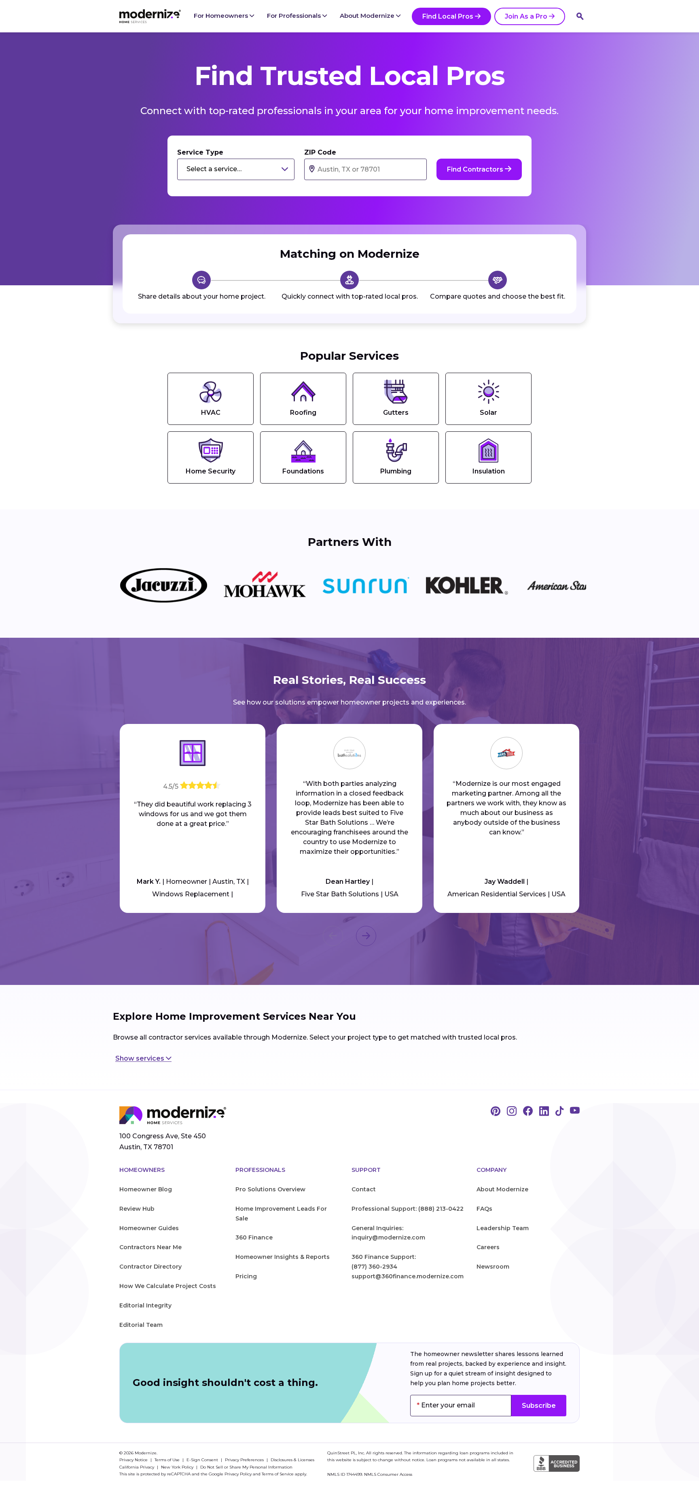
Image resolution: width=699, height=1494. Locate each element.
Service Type (200, 152)
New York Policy (178, 1467)
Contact (364, 1189)
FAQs (484, 1208)
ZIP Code (320, 152)
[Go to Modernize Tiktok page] (559, 1111)
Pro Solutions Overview (270, 1189)
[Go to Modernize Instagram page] (512, 1111)
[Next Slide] (366, 936)
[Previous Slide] (333, 936)
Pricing (246, 1276)
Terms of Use (168, 1459)
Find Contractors (476, 169)
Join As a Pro (526, 16)
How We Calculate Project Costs (167, 1286)
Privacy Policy (238, 1474)
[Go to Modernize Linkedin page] (544, 1111)
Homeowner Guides (149, 1228)
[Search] (580, 16)
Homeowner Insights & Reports (282, 1257)
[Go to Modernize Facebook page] (528, 1111)
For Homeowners (222, 15)
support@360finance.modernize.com (408, 1276)
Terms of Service (278, 1474)
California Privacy (137, 1467)
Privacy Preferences (245, 1459)
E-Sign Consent (202, 1459)
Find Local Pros (447, 16)
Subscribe (539, 1405)
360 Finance (254, 1237)
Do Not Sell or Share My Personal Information (246, 1467)
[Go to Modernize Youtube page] (575, 1111)
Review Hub (137, 1208)
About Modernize (368, 15)
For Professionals (294, 15)
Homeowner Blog (145, 1189)
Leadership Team (503, 1228)
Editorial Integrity (145, 1305)
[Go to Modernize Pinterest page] (495, 1111)
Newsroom (493, 1266)
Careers (488, 1247)
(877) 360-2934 (374, 1266)
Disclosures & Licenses (292, 1459)
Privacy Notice (134, 1459)
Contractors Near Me (150, 1247)
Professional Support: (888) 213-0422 (408, 1208)
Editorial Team (141, 1324)
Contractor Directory (150, 1266)
